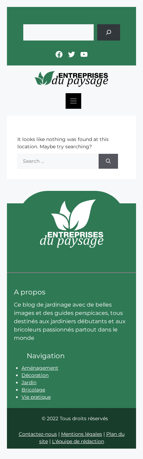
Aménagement (40, 368)
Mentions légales (81, 434)
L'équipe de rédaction (78, 441)
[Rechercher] (108, 32)
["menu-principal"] (73, 101)
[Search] (108, 161)
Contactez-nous (38, 434)
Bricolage (33, 390)
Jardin (29, 382)
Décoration (35, 375)
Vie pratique (36, 397)
